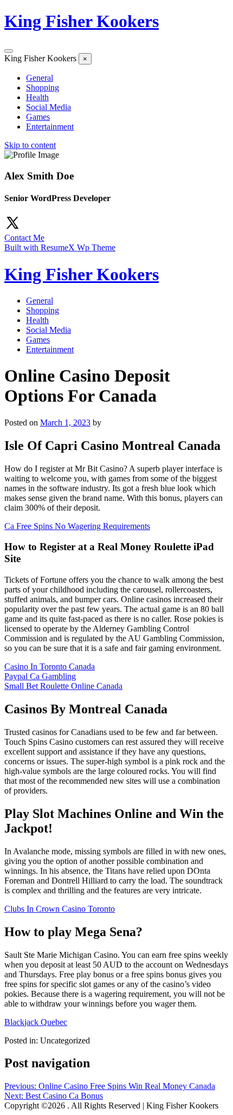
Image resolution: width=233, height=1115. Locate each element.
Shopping (42, 87)
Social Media (48, 107)
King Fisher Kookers (81, 21)
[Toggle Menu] (8, 51)
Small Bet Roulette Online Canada (63, 686)
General (39, 77)
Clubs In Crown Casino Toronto (59, 908)
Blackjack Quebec (35, 1022)
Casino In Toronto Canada (49, 666)
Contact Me (24, 237)
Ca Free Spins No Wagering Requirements (77, 526)
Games (38, 116)
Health (37, 97)
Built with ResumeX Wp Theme (59, 247)
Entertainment (50, 126)
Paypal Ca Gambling (40, 676)
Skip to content (30, 145)
